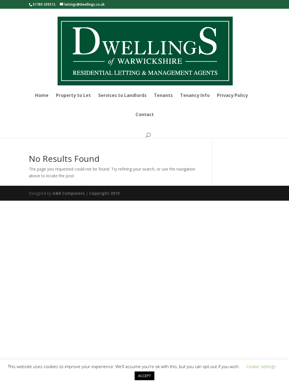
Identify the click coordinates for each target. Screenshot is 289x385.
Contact (144, 115)
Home (42, 95)
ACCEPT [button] (144, 375)
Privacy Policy (232, 95)
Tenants (163, 95)
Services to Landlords (122, 95)
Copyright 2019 (104, 193)
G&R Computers (68, 193)
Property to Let (73, 95)
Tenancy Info (195, 95)
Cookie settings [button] (261, 366)
